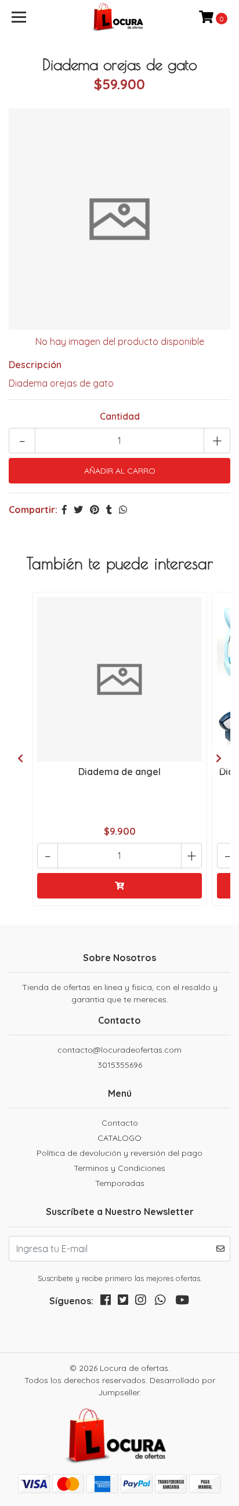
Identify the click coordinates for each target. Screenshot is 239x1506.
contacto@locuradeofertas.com (119, 1050)
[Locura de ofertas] (120, 17)
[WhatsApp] (160, 1302)
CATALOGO (119, 1138)
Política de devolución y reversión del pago (119, 1153)
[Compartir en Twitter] (78, 509)
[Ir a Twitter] (123, 1302)
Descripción (35, 364)
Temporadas (119, 1183)
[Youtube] (182, 1302)
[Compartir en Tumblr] (109, 509)
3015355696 (119, 1065)
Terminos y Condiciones (119, 1168)
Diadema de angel (119, 771)
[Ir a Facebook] (105, 1302)
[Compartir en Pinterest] (94, 509)
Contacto (120, 1123)
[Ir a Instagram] (140, 1302)
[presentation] (20, 758)
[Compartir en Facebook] (64, 509)
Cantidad (120, 416)
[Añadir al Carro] (119, 885)
